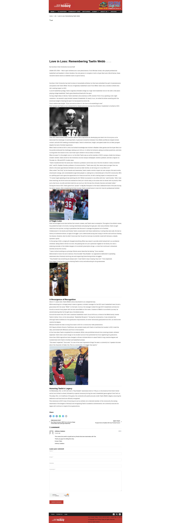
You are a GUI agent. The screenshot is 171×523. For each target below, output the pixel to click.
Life (55, 16)
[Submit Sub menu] (98, 11)
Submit (94, 11)
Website (51, 463)
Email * (51, 457)
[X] (54, 416)
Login (65, 514)
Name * (51, 451)
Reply (120, 431)
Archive (114, 11)
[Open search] (121, 11)
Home (51, 16)
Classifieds (62, 11)
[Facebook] (50, 416)
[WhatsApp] (60, 416)
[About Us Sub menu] (108, 11)
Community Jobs (74, 11)
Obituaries (86, 11)
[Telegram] (63, 416)
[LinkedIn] (57, 416)
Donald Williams (92, 314)
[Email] (66, 416)
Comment (52, 469)
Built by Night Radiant (94, 521)
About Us (104, 11)
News (53, 11)
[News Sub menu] (55, 11)
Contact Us (59, 514)
